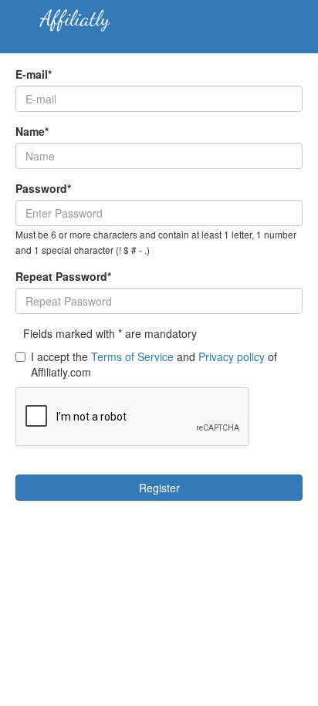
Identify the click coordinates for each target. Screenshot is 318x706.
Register (159, 487)
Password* (43, 188)
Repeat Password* (63, 276)
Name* (32, 131)
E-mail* (33, 74)
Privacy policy (231, 356)
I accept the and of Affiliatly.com (154, 364)
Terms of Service (132, 356)
